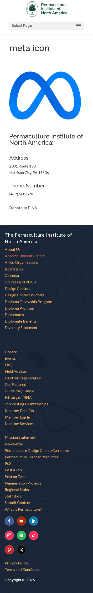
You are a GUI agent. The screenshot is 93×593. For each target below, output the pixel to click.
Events (10, 358)
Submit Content (18, 502)
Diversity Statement (21, 327)
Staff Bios (13, 496)
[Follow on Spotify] (21, 535)
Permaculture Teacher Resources (31, 457)
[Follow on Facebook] (9, 521)
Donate (11, 351)
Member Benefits (19, 410)
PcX (8, 463)
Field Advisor (16, 371)
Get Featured (15, 384)
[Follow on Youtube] (21, 521)
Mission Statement (20, 437)
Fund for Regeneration (23, 378)
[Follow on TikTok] (33, 535)
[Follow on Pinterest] (9, 549)
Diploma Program (19, 308)
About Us (13, 249)
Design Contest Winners (24, 295)
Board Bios (14, 269)
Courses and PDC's (20, 282)
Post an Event (16, 476)
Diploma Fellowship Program (28, 301)
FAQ (8, 364)
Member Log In (17, 417)
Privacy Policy (16, 563)
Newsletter (14, 444)
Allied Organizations (21, 262)
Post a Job (13, 469)
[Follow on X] (21, 549)
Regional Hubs (17, 489)
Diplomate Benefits (21, 321)
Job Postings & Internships (26, 403)
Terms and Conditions (22, 569)
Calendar (12, 275)
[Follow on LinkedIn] (33, 521)
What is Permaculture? (23, 509)
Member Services (19, 423)
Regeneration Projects (23, 483)
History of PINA (18, 397)
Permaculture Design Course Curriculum (37, 450)
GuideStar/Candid (19, 391)
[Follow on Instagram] (9, 535)
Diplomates (14, 314)
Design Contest (17, 288)
